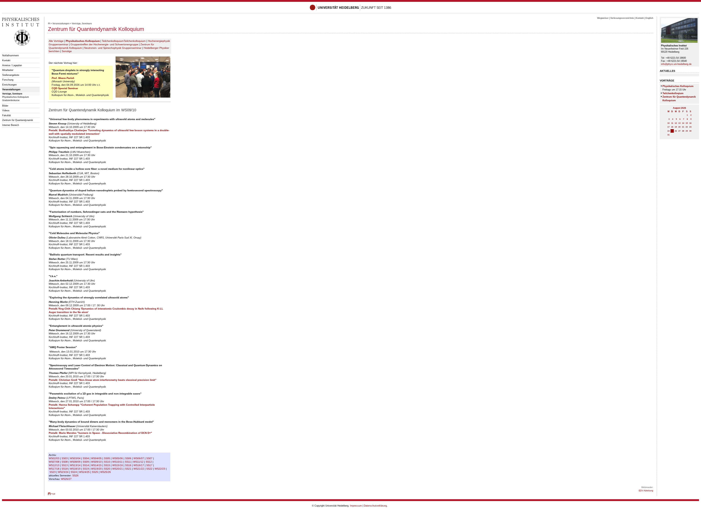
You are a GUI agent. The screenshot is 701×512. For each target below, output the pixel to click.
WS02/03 (54, 458)
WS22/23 (160, 468)
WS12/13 (54, 465)
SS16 (128, 465)
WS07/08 (54, 461)
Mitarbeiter (7, 70)
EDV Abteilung (646, 491)
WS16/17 (139, 465)
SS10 (107, 461)
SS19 (86, 468)
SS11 (128, 461)
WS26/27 (66, 478)
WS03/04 (75, 458)
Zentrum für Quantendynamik (17, 120)
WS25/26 (106, 472)
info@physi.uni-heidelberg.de (676, 64)
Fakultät (6, 115)
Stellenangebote (10, 75)
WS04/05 (96, 458)
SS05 (107, 458)
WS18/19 (75, 468)
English (649, 18)
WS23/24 (63, 472)
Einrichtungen (9, 84)
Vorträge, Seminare (12, 93)
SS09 (86, 461)
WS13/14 (75, 465)
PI (49, 23)
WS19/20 (96, 468)
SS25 (95, 472)
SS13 (65, 465)
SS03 (65, 458)
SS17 (149, 465)
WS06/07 (139, 458)
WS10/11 (117, 461)
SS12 (149, 461)
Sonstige (67, 51)
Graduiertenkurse (11, 100)
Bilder (5, 105)
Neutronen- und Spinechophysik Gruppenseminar (112, 47)
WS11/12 (138, 461)
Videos (5, 110)
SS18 (65, 468)
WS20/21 (118, 468)
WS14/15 (96, 465)
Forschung (7, 79)
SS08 (65, 461)
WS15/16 (118, 465)
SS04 (86, 458)
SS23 (52, 472)
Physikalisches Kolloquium (15, 97)
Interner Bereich (10, 125)
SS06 (128, 458)
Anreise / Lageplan (12, 65)
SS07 (149, 458)
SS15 (107, 465)
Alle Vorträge (56, 40)
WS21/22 (139, 468)
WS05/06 (118, 458)
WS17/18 (54, 468)
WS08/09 (75, 461)
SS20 (107, 468)
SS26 (75, 475)
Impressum (356, 505)
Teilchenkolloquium (113, 40)
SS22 (149, 468)
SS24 (74, 472)
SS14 (86, 465)
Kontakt (6, 60)
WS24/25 (84, 472)
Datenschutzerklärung (375, 505)
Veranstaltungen (11, 89)
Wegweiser (603, 18)
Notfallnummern (10, 55)
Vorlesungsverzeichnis (622, 18)
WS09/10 (96, 461)
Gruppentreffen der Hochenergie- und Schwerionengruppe (104, 44)
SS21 (128, 468)
